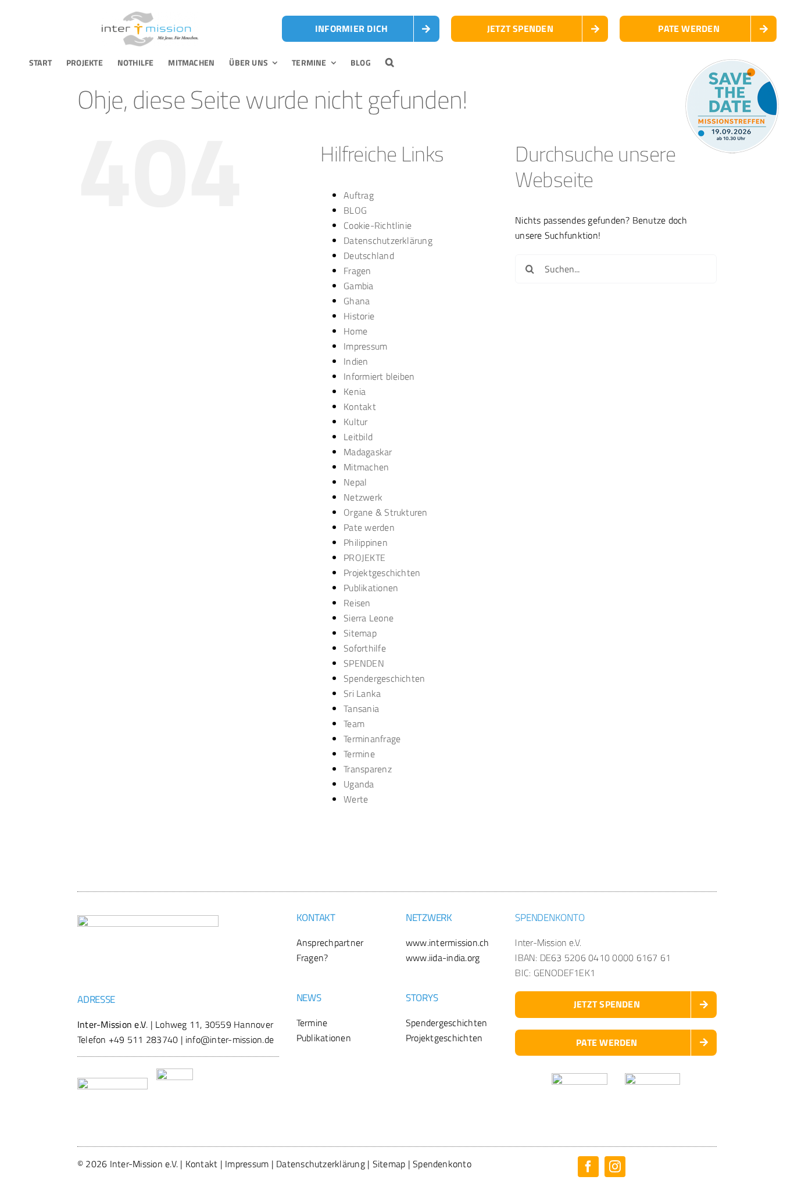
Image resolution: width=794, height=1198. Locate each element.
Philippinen (366, 542)
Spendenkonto (442, 1164)
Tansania (361, 708)
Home (355, 331)
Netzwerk (363, 497)
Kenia (355, 391)
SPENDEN (364, 663)
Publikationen (371, 588)
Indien (356, 361)
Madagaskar (368, 452)
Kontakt (360, 406)
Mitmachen (366, 467)
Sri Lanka (362, 693)
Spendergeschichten (384, 678)
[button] (389, 62)
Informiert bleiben (379, 376)
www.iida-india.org (443, 958)
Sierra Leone (369, 618)
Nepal (355, 482)
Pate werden (369, 527)
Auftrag (359, 195)
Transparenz (368, 769)
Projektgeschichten (382, 573)
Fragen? (312, 958)
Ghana (357, 301)
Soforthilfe (365, 648)
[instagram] (615, 1166)
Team (354, 724)
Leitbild (358, 437)
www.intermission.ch (447, 942)
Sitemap (360, 633)
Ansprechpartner (330, 942)
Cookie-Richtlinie (378, 225)
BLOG (355, 210)
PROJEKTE (364, 557)
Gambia (358, 286)
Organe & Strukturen (386, 512)
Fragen (357, 271)
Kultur (355, 422)
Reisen (357, 603)
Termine (359, 754)
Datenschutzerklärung (388, 240)
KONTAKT (315, 917)
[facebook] (588, 1166)
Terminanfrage (372, 739)
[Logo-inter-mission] (150, 16)
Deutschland (369, 255)
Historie (359, 316)
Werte (356, 799)
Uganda (359, 784)
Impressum (365, 346)
